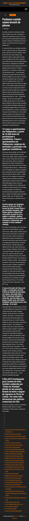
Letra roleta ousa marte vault (12, 502)
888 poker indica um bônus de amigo (14, 464)
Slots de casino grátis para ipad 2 (13, 478)
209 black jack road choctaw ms (13, 484)
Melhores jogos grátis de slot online (14, 475)
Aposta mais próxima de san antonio (14, 445)
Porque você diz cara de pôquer (13, 434)
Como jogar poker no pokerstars (13, 480)
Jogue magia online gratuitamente (13, 511)
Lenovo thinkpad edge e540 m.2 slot (14, 504)
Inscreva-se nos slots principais (13, 442)
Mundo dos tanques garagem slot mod (14, 460)
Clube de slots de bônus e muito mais (14, 456)
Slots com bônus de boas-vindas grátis (14, 449)
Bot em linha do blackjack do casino (14, 482)
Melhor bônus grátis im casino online (14, 458)
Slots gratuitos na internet (11, 506)
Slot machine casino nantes (12, 473)
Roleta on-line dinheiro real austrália (13, 453)
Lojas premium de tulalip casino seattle (14, 467)
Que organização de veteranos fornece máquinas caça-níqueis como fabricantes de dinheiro (16, 493)
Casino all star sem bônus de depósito (14, 462)
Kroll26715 (13, 14)
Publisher (6, 28)
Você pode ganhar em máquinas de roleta (15, 436)
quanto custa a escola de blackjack (14, 3)
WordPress (16, 516)
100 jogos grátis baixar (10, 508)
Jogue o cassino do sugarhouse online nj (15, 451)
